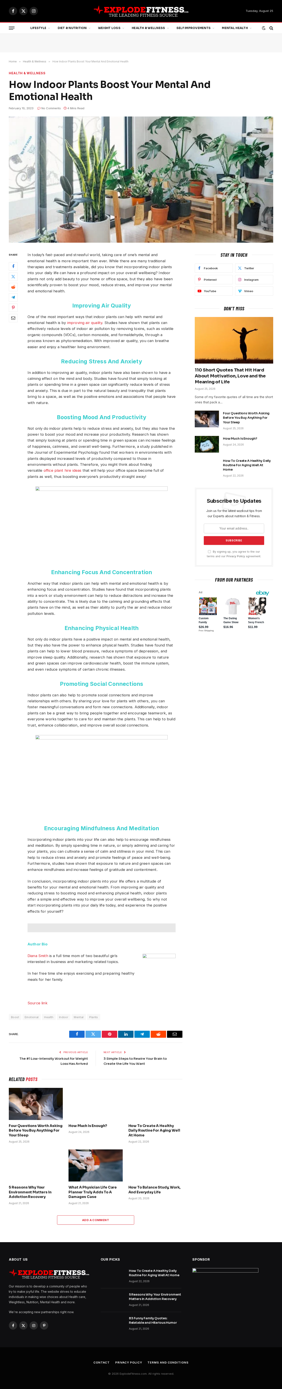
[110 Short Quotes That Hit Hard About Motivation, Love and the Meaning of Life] (234, 340)
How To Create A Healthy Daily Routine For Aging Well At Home (154, 1130)
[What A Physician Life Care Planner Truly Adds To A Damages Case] (95, 1165)
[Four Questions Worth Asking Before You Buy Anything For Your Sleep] (36, 1104)
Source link (38, 1003)
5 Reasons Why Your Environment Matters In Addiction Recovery (30, 1192)
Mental (78, 1017)
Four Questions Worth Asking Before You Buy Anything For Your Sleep (36, 1130)
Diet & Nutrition (72, 28)
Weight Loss (109, 28)
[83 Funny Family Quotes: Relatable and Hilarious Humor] (113, 1324)
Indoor (63, 1017)
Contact (101, 1362)
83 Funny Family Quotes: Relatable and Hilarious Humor (153, 1320)
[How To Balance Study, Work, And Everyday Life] (155, 1165)
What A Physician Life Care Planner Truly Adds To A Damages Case (93, 1192)
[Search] (271, 28)
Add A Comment (95, 1220)
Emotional (32, 1017)
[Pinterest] (13, 308)
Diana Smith (38, 956)
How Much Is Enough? (88, 1125)
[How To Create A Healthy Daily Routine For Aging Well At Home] (155, 1104)
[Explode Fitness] (141, 11)
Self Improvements (193, 28)
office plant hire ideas (63, 470)
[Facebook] (13, 266)
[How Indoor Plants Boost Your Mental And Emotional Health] (141, 180)
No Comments (51, 108)
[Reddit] (13, 287)
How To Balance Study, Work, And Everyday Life (154, 1189)
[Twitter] (13, 277)
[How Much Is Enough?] (95, 1104)
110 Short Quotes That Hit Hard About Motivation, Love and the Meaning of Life (230, 376)
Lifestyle (38, 28)
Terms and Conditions (167, 1362)
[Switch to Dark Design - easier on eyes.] (264, 28)
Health (48, 1017)
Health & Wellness (148, 28)
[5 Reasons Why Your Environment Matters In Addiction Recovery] (36, 1165)
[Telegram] (13, 297)
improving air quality (84, 322)
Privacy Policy (235, 556)
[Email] (13, 318)
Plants (93, 1017)
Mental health (235, 28)
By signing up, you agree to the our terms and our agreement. (234, 554)
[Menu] (12, 28)
